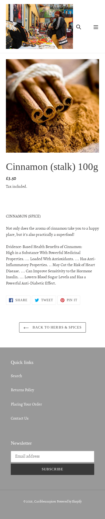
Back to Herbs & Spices (57, 327)
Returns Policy (22, 390)
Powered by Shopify (69, 501)
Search (16, 376)
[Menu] (96, 26)
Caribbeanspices (45, 501)
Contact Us (20, 418)
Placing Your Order (26, 404)
